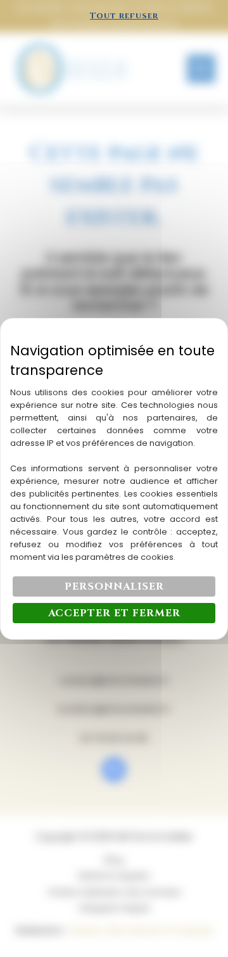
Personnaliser (114, 586)
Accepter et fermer (114, 613)
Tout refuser (124, 16)
